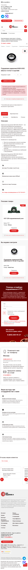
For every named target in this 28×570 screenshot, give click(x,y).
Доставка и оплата (18, 523)
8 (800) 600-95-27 (7, 359)
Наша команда (17, 521)
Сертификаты (17, 518)
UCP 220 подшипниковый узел (14, 218)
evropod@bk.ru (7, 375)
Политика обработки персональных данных (11, 557)
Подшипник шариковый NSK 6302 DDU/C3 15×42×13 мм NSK (14, 260)
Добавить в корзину (8, 80)
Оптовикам (4, 523)
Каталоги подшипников (5, 520)
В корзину (14, 230)
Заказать (14, 318)
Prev (2, 480)
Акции (2, 515)
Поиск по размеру (16, 514)
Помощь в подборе (7, 20)
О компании (16, 516)
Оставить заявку (6, 43)
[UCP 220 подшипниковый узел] (14, 210)
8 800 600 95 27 (9, 13)
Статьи (3, 527)
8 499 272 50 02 (5, 11)
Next (26, 480)
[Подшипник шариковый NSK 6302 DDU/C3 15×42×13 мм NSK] (14, 251)
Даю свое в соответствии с (15, 322)
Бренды (3, 517)
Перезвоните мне (18, 20)
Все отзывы (5, 461)
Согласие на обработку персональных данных (11, 558)
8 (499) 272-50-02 (6, 533)
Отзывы (3, 525)
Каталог (3, 513)
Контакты (15, 525)
